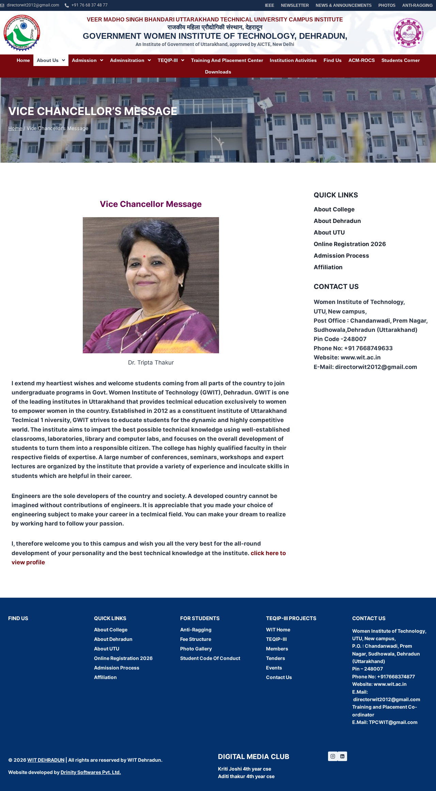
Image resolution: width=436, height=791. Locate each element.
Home (23, 60)
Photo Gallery (196, 648)
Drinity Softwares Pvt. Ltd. (91, 772)
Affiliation (328, 267)
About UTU (329, 232)
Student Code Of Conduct (210, 658)
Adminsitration (127, 60)
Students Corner (401, 60)
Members (277, 648)
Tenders (275, 658)
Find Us (333, 60)
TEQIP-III (168, 60)
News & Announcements (344, 5)
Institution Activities (293, 60)
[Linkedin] (342, 756)
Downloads (218, 72)
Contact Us (279, 677)
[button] (50, 60)
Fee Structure (195, 639)
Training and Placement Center (227, 60)
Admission (84, 60)
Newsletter (295, 5)
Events (274, 668)
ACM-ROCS (361, 60)
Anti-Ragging (417, 5)
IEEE (269, 5)
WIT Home (278, 629)
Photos (386, 5)
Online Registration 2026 (350, 244)
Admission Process (341, 255)
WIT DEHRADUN (45, 760)
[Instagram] (333, 756)
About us (48, 60)
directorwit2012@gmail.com (386, 699)
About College (334, 209)
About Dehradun (337, 220)
